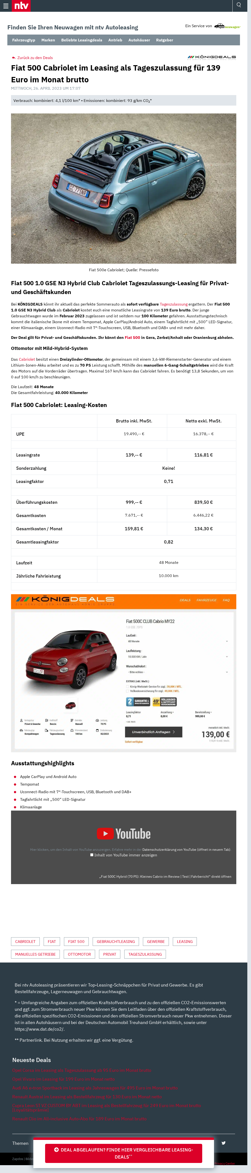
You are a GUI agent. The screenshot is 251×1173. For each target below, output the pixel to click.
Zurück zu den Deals (34, 57)
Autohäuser (139, 39)
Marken (48, 39)
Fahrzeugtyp (23, 39)
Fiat (52, 941)
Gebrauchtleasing (116, 941)
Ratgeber (164, 39)
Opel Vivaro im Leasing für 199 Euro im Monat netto (63, 1079)
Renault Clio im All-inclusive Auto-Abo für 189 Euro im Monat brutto (79, 1119)
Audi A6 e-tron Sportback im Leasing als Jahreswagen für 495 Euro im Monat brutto (95, 1088)
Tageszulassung (174, 304)
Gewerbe (156, 941)
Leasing (185, 941)
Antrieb (115, 39)
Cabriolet (27, 359)
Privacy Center (224, 1163)
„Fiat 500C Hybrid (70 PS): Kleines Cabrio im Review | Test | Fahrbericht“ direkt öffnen (165, 876)
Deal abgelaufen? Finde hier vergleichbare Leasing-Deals (126, 1153)
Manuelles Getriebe (35, 954)
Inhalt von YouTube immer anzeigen (125, 854)
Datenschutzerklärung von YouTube (186, 849)
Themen (20, 1143)
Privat (109, 954)
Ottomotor (79, 954)
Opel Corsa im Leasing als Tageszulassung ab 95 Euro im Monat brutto (81, 1070)
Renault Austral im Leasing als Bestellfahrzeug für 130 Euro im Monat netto (87, 1096)
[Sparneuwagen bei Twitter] (224, 1143)
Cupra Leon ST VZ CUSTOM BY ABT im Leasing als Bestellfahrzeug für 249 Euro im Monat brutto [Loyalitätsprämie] (106, 1108)
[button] (21, 6)
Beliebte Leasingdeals (81, 39)
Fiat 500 (132, 337)
